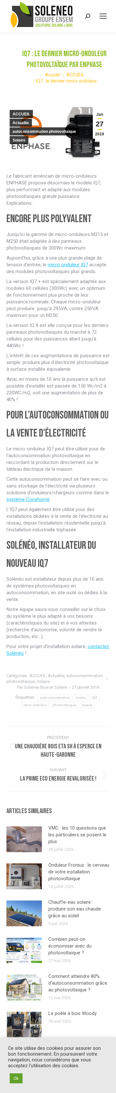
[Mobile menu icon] (103, 16)
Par (42, 687)
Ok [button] (16, 1078)
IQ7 (95, 697)
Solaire (19, 140)
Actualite (21, 123)
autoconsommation (55, 697)
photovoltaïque (64, 705)
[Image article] (24, 839)
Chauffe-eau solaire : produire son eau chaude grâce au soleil (74, 909)
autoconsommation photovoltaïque (44, 131)
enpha (81, 697)
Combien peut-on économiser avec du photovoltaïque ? (70, 946)
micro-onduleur (35, 705)
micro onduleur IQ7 (68, 265)
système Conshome (28, 499)
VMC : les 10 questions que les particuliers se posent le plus (77, 834)
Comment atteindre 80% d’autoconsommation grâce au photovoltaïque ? (77, 983)
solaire (87, 705)
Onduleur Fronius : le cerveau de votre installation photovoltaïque (78, 871)
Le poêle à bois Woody (72, 1013)
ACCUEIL (21, 114)
